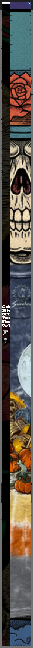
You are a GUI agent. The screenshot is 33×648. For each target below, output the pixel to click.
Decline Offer (5, 339)
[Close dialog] (29, 3)
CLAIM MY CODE (5, 332)
